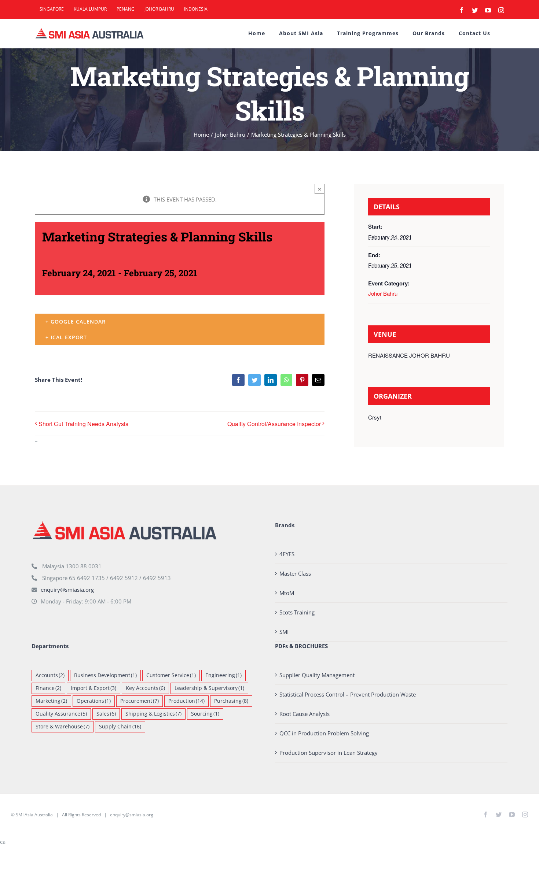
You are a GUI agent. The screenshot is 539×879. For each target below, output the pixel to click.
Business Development (105, 675)
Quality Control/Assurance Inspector (274, 424)
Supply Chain (120, 726)
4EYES (286, 554)
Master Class (295, 573)
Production (186, 701)
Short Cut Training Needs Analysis (83, 424)
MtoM (286, 593)
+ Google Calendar (75, 321)
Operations (94, 701)
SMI (284, 631)
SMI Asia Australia (34, 815)
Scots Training (297, 612)
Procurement (139, 701)
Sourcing (205, 713)
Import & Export (93, 688)
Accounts (50, 675)
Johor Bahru (382, 293)
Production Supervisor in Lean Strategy (328, 752)
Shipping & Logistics (153, 713)
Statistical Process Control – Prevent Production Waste (347, 694)
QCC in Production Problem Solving (324, 733)
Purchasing (231, 701)
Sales (106, 713)
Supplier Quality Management (317, 675)
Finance (48, 688)
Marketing (51, 701)
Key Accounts (145, 688)
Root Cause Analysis (304, 713)
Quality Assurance (61, 713)
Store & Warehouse (62, 726)
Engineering (223, 675)
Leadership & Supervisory (209, 688)
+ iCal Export (66, 337)
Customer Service (171, 675)
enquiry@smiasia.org (67, 589)
